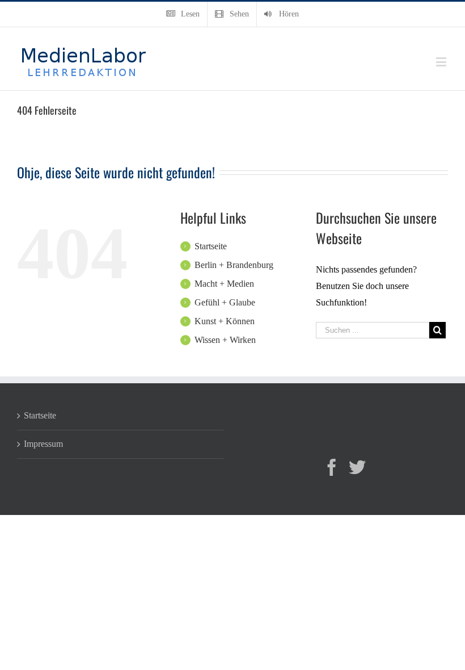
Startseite (211, 246)
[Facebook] (331, 467)
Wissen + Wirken (225, 340)
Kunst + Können (225, 321)
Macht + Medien (224, 283)
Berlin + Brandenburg (234, 265)
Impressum (43, 444)
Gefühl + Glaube (225, 302)
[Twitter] (357, 467)
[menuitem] (183, 14)
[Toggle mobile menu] (442, 62)
